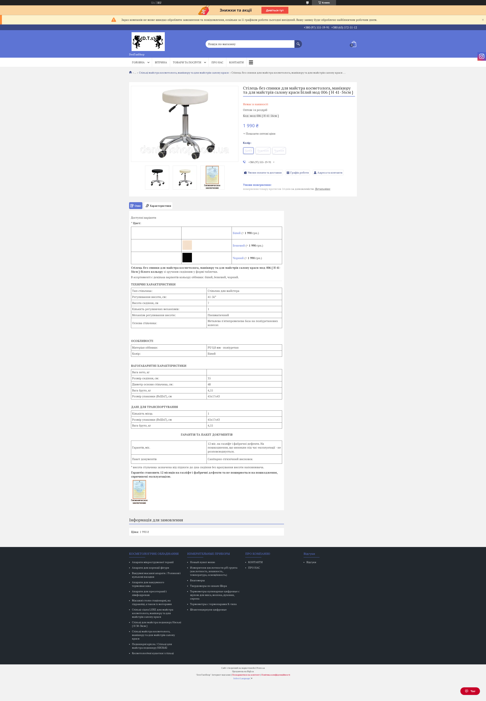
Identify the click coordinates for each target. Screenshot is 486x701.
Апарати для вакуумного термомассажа (148, 584)
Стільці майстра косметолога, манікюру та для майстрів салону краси (184, 72)
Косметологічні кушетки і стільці (153, 653)
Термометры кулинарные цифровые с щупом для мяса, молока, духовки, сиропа (215, 594)
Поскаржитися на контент (246, 674)
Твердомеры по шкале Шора (208, 586)
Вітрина (161, 62)
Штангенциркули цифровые (208, 609)
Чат (473, 691)
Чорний (238, 258)
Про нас (217, 62)
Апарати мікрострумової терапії (153, 562)
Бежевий (239, 245)
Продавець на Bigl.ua (243, 671)
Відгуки (311, 562)
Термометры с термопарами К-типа (213, 604)
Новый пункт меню (202, 562)
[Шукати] (298, 42)
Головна (138, 62)
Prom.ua (260, 667)
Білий (237, 233)
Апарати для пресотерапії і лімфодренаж (149, 593)
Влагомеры (197, 580)
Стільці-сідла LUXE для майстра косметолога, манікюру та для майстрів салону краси (152, 613)
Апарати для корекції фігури (150, 567)
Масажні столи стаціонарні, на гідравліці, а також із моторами (152, 602)
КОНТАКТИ (255, 562)
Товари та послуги (187, 62)
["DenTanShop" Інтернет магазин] (148, 40)
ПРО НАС (254, 567)
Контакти (236, 62)
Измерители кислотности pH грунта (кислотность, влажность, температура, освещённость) (213, 571)
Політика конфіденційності (275, 674)
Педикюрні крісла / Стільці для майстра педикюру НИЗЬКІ (152, 645)
